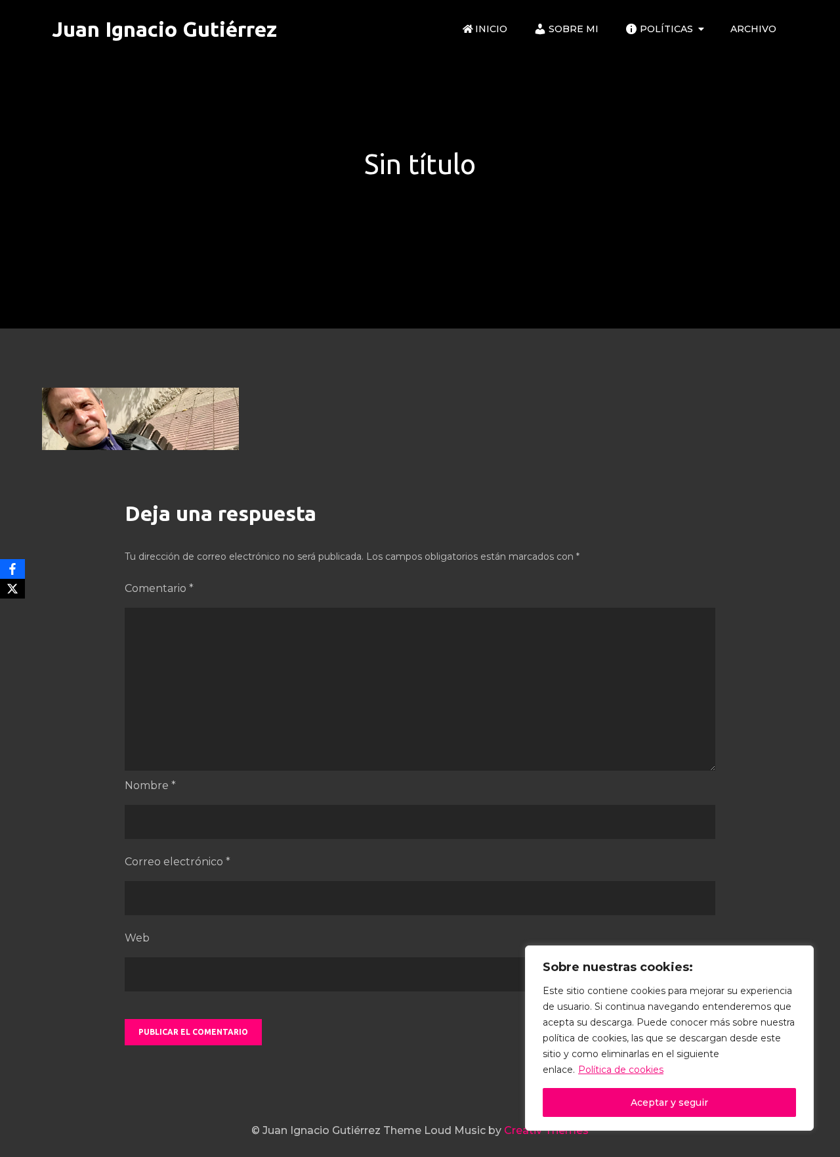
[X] (12, 589)
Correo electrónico (177, 861)
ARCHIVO (753, 29)
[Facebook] (12, 569)
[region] (669, 1038)
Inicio (491, 29)
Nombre (150, 785)
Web (137, 938)
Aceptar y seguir (669, 1102)
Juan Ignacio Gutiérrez (164, 29)
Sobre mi (573, 29)
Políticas (666, 29)
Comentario (159, 588)
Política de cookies (620, 1070)
